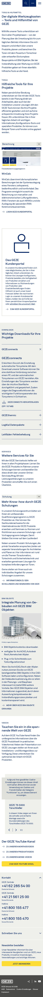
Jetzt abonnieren (21, 964)
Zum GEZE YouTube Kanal (21, 864)
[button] (9, 830)
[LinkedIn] (35, 981)
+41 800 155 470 (15, 918)
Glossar (35, 989)
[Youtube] (39, 981)
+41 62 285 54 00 (16, 886)
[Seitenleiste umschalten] (32, 3)
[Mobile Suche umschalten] (25, 3)
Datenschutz (10, 989)
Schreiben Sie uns (12, 933)
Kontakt (6, 877)
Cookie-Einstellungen (24, 989)
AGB (2, 989)
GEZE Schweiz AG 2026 (9, 987)
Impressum (5, 992)
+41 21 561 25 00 (15, 897)
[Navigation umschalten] (39, 3)
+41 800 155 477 (15, 908)
